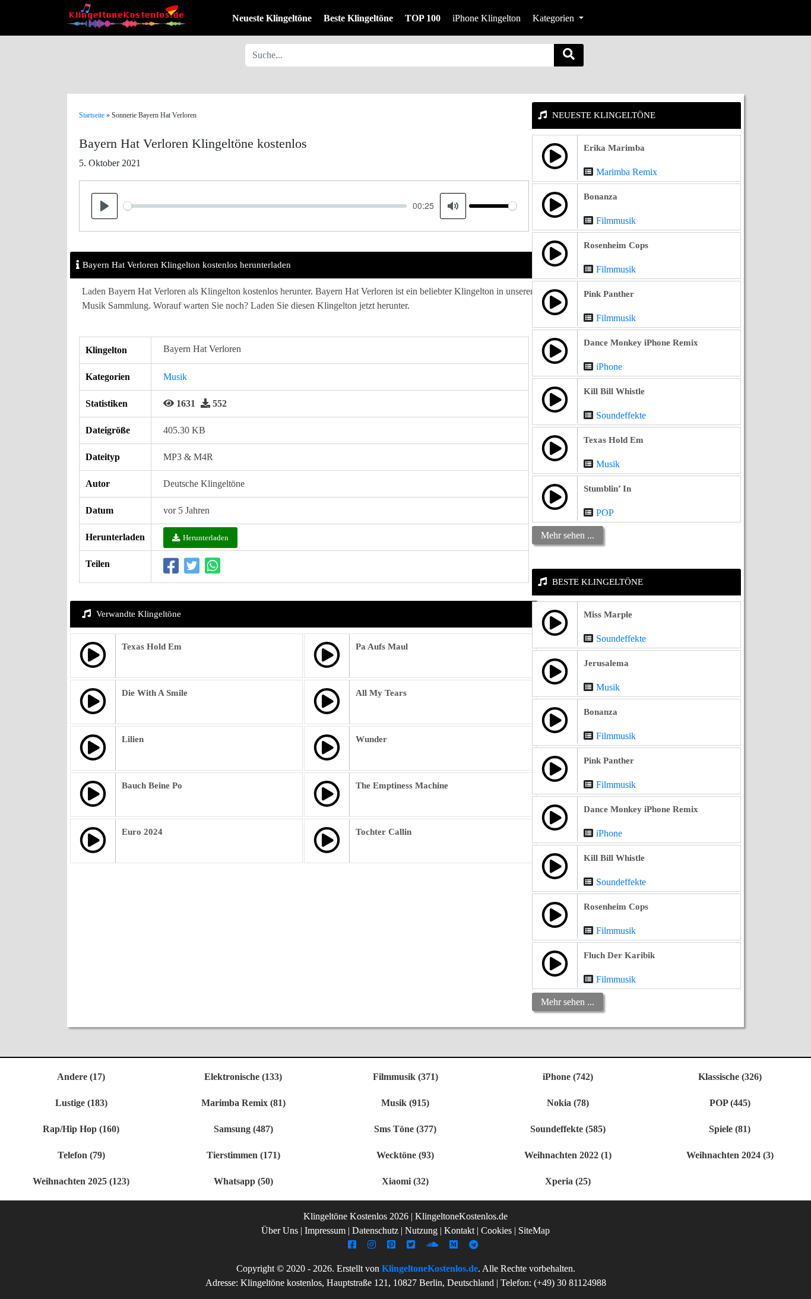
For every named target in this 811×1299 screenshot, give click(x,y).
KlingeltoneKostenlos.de (430, 1268)
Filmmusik (616, 221)
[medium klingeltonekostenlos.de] (455, 1245)
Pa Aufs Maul (382, 646)
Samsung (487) (243, 1129)
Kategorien (554, 18)
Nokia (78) (568, 1103)
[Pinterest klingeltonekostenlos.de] (392, 1245)
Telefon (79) (81, 1155)
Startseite (91, 115)
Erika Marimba (614, 148)
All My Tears (381, 693)
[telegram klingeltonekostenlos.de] (475, 1245)
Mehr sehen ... (567, 535)
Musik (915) (405, 1103)
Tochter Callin (383, 832)
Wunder (371, 739)
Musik (175, 377)
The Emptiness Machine (402, 785)
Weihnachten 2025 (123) (81, 1181)
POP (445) (729, 1103)
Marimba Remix (626, 172)
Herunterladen (206, 537)
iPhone (609, 367)
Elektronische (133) (243, 1077)
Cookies (496, 1230)
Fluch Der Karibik (619, 955)
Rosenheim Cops (616, 245)
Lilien (133, 739)
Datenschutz (375, 1230)
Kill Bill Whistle (614, 391)
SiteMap (534, 1230)
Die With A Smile (155, 693)
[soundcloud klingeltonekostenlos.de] (433, 1245)
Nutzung (421, 1230)
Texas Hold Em (152, 646)
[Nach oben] (795, 1284)
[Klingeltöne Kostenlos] (126, 15)
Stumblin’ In (607, 488)
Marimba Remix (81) (243, 1103)
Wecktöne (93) (405, 1155)
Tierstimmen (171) (243, 1155)
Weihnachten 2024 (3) (730, 1155)
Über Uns (279, 1230)
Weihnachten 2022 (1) (568, 1155)
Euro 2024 (142, 832)
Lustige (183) (81, 1103)
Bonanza (600, 196)
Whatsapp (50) (243, 1181)
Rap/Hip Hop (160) (81, 1129)
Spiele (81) (729, 1129)
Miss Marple (608, 614)
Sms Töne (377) (405, 1129)
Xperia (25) (568, 1181)
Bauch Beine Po (152, 785)
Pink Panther (609, 294)
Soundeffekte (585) (568, 1129)
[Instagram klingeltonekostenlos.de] (373, 1245)
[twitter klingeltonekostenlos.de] (412, 1245)
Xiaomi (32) (405, 1181)
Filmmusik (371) (405, 1077)
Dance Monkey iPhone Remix (641, 342)
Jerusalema (606, 663)
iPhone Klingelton (486, 18)
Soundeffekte (621, 415)
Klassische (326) (730, 1077)
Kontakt (459, 1230)
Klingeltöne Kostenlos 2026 (355, 1216)
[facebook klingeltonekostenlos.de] (353, 1245)
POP (605, 513)
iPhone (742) (568, 1077)
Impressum (325, 1230)
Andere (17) (81, 1077)
